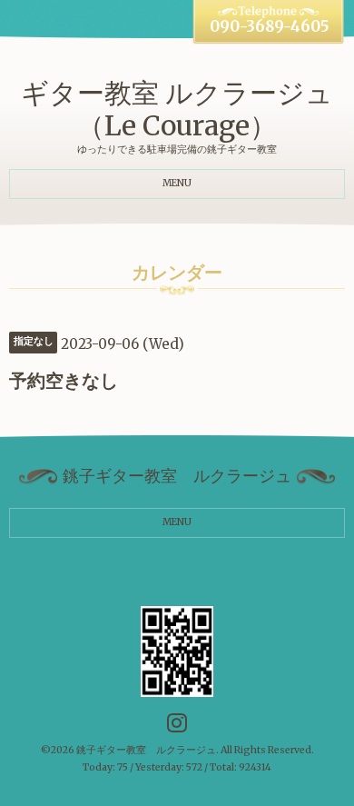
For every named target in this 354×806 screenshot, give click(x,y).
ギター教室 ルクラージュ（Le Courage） (177, 109)
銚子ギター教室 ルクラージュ (146, 750)
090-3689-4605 (269, 26)
